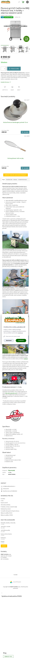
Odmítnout (20, 332)
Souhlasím (21, 340)
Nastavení (8, 340)
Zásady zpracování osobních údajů (13, 336)
